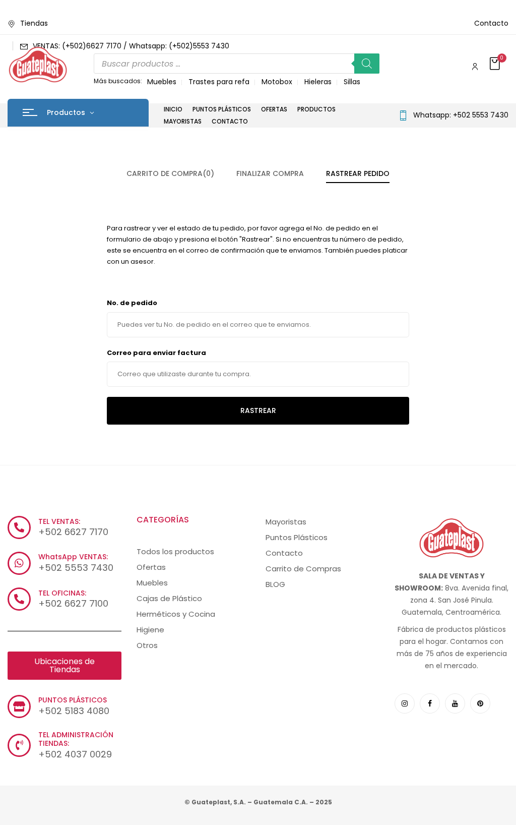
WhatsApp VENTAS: (73, 557)
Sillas (352, 82)
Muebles (161, 82)
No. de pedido (132, 303)
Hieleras (318, 82)
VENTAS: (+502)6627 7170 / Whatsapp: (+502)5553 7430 (131, 46)
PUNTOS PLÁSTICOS (72, 700)
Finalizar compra (270, 173)
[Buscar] (366, 63)
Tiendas (34, 23)
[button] (495, 64)
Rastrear (258, 410)
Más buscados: (118, 81)
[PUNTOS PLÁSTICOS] (19, 706)
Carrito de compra (170, 173)
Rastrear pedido (358, 173)
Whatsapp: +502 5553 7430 (460, 115)
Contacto (491, 23)
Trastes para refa (218, 82)
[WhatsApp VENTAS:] (19, 563)
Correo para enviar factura (156, 353)
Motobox (277, 82)
